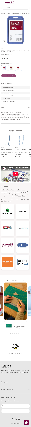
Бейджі (8, 13)
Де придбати (21, 196)
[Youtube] (19, 419)
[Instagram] (16, 419)
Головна (3, 13)
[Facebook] (12, 419)
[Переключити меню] (2, 3)
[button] (15, 7)
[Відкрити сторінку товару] (7, 139)
